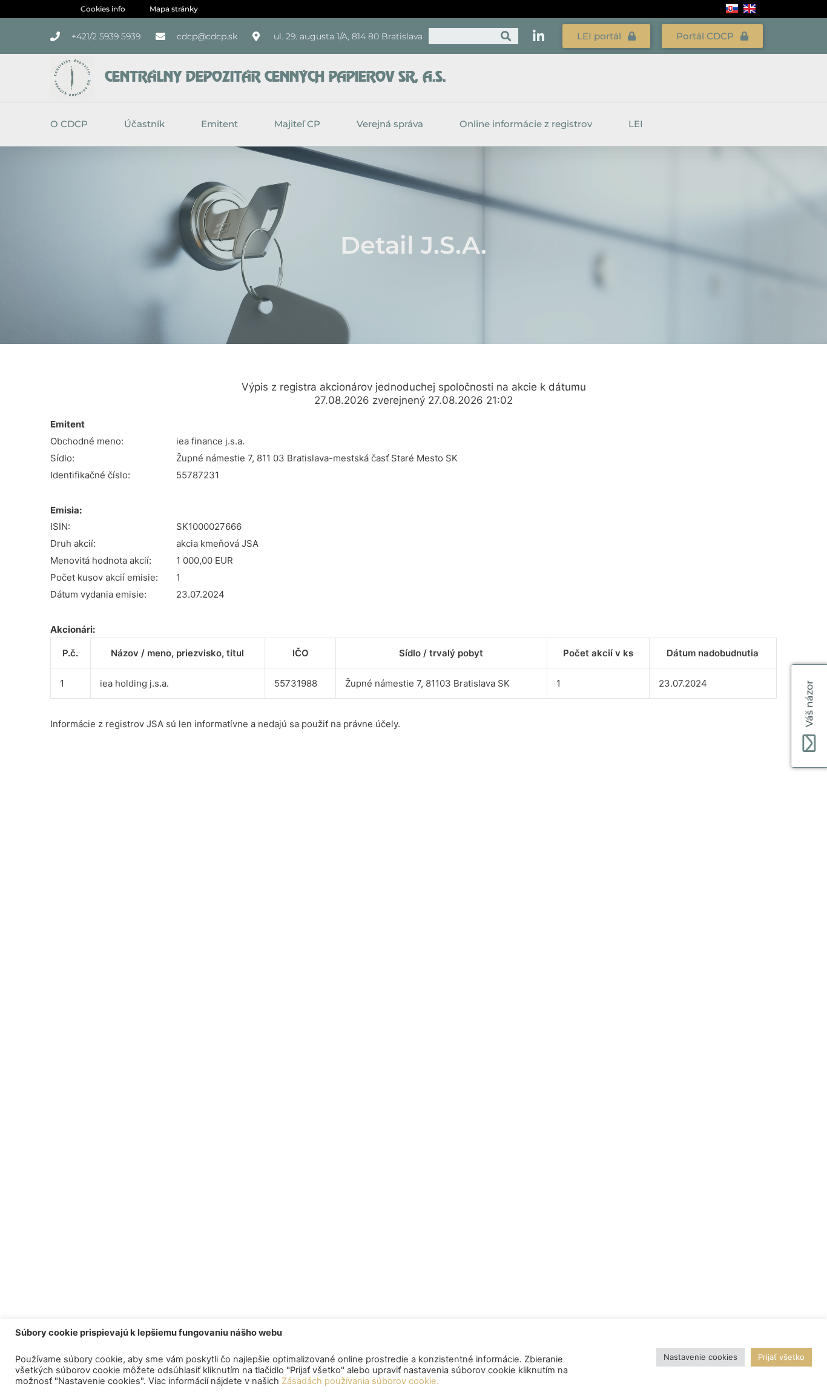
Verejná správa (390, 124)
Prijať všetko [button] (781, 1357)
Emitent (219, 124)
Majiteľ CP (297, 124)
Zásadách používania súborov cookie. (360, 1381)
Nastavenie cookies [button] (700, 1357)
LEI (635, 124)
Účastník (144, 124)
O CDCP (69, 124)
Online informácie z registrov (526, 124)
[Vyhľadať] (505, 36)
